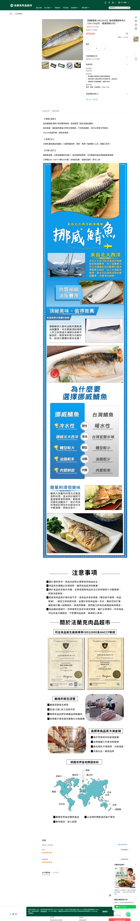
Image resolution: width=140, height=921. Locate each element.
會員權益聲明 (82, 920)
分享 (89, 99)
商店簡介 (52, 917)
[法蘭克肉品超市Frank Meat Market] (21, 5)
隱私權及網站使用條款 (56, 920)
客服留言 (81, 917)
